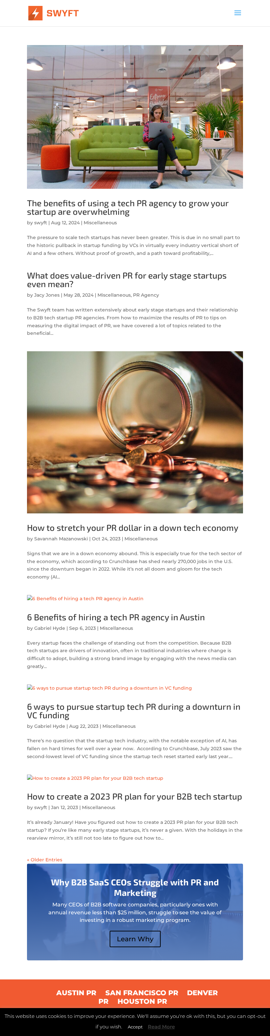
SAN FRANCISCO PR (141, 993)
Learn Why (135, 939)
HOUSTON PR (142, 1001)
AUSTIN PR (76, 993)
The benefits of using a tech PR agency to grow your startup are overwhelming (128, 207)
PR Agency (146, 295)
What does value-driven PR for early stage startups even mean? (127, 279)
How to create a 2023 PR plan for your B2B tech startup (134, 796)
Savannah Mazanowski (61, 539)
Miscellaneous (100, 223)
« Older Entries (44, 860)
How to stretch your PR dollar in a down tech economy (132, 527)
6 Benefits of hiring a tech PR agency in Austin (116, 617)
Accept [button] (135, 1026)
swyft (40, 223)
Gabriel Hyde (49, 628)
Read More (161, 1027)
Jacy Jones (47, 295)
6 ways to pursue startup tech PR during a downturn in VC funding (133, 710)
